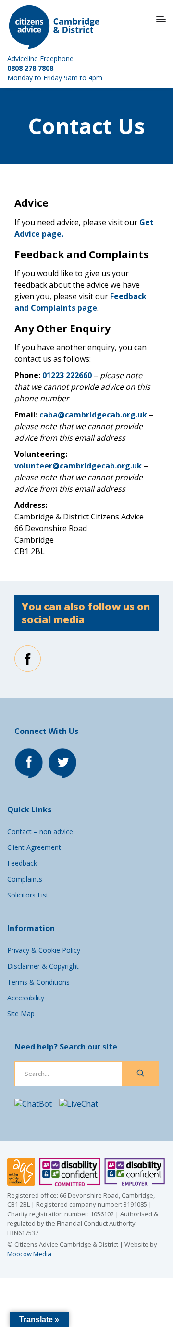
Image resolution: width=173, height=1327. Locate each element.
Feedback (22, 863)
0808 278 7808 (30, 68)
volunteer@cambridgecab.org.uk (78, 465)
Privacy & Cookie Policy (43, 950)
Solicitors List (28, 894)
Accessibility (25, 997)
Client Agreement (34, 847)
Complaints (24, 879)
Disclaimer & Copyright (43, 966)
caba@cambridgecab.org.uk (93, 414)
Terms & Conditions (38, 981)
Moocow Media (29, 1254)
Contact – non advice (40, 831)
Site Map (21, 1013)
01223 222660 (67, 375)
